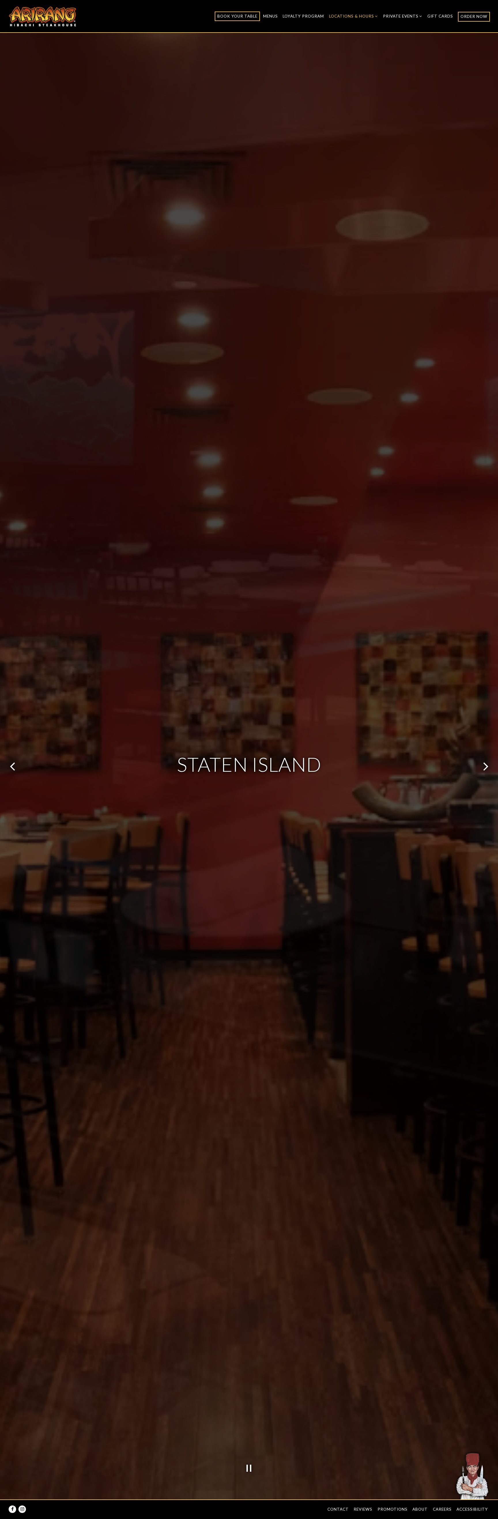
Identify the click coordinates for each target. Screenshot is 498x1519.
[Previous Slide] (12, 766)
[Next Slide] (485, 766)
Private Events (403, 16)
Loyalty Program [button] (303, 16)
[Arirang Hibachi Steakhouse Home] (42, 15)
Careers (442, 1509)
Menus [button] (270, 16)
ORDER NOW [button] (474, 16)
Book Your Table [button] (237, 16)
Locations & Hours (353, 16)
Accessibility (472, 1509)
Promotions (393, 1509)
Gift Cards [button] (440, 16)
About (420, 1509)
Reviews (363, 1509)
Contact (338, 1509)
